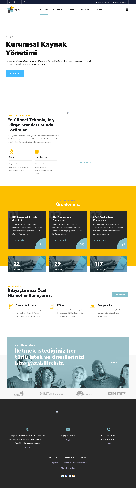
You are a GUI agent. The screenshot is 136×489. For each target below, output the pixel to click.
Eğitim (61, 305)
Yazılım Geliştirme (26, 305)
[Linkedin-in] (19, 2)
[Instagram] (24, 2)
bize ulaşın (120, 294)
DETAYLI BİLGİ (15, 73)
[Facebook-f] (14, 2)
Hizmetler (85, 9)
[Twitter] (10, 2)
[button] (114, 363)
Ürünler (71, 9)
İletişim (98, 9)
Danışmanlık (105, 305)
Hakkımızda (58, 9)
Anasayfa (44, 9)
